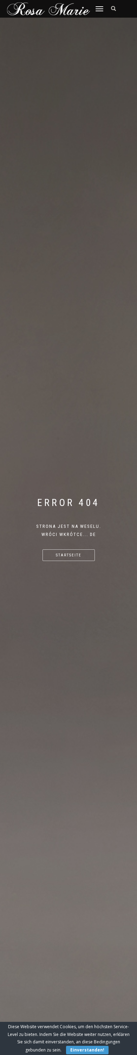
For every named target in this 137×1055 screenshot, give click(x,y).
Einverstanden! (87, 1050)
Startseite (68, 555)
